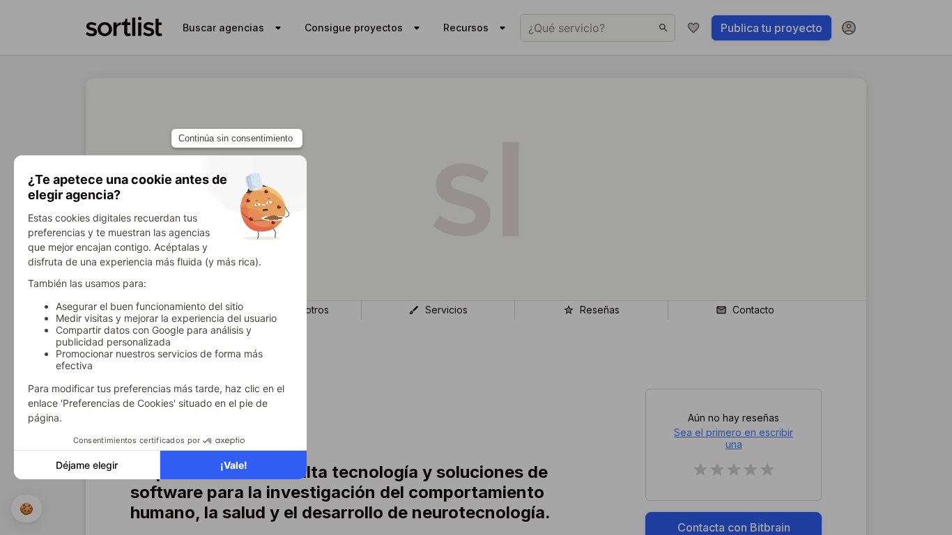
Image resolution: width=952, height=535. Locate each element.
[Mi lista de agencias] (693, 28)
